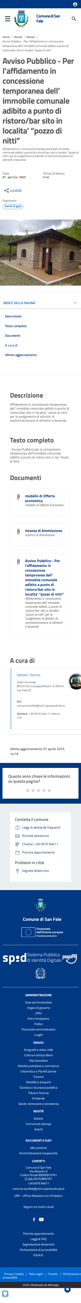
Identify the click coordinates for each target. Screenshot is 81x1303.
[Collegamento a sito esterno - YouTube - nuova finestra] (41, 1219)
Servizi (38, 1042)
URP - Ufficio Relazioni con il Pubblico (38, 1195)
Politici (38, 1024)
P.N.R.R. (38, 1255)
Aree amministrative (38, 1002)
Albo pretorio (38, 1147)
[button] (75, 4)
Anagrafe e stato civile (38, 1049)
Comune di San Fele (48, 18)
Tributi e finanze (38, 1093)
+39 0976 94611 (38, 1183)
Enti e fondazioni (38, 1018)
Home (6, 37)
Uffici (38, 1013)
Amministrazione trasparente (38, 1153)
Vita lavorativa (38, 1060)
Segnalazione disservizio (38, 1244)
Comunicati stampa (38, 1123)
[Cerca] (74, 18)
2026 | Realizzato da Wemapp (41, 1285)
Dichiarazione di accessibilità (38, 1249)
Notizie (30, 37)
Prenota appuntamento (38, 1233)
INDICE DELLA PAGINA (19, 302)
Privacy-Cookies (14, 1274)
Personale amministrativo (38, 1029)
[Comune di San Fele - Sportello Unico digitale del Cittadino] (21, 18)
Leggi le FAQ (39, 1239)
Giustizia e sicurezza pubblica (39, 1087)
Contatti (38, 1161)
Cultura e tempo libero (38, 1055)
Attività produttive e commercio (38, 1066)
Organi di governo (38, 1007)
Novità (18, 37)
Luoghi (38, 1034)
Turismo (38, 1076)
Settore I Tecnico (28, 674)
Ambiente (38, 1098)
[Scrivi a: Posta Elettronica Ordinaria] (38, 1192)
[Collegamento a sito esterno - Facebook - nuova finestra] (34, 1219)
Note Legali (36, 1274)
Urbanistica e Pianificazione (38, 1071)
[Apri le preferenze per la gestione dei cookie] (7, 1296)
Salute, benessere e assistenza (38, 1103)
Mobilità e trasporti (38, 1082)
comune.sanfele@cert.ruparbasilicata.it (38, 1188)
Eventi (38, 1129)
